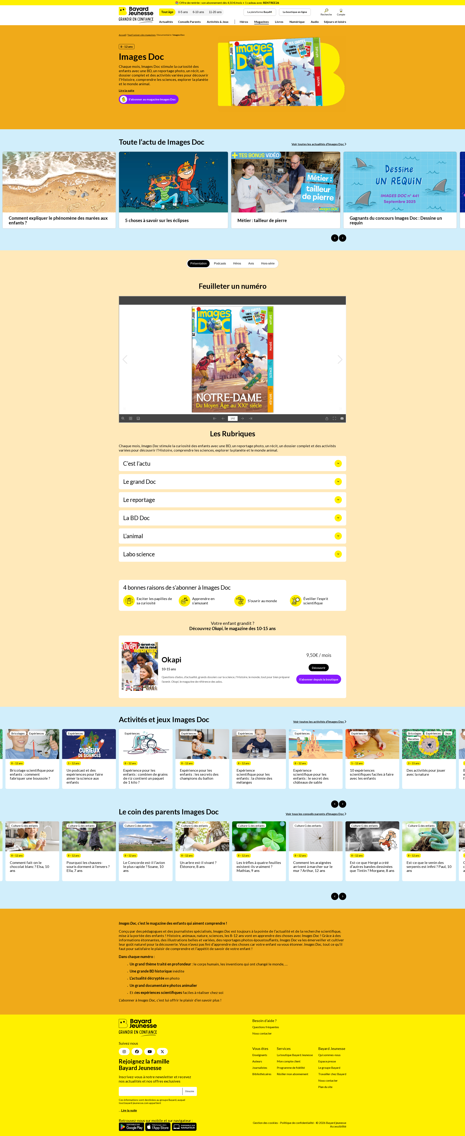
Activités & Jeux (218, 21)
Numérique (297, 21)
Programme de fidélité (291, 1067)
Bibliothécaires (261, 1074)
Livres (279, 21)
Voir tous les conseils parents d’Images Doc (315, 814)
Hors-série (268, 263)
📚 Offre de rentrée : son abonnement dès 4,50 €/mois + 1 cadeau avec (227, 2)
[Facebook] (137, 1051)
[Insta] (124, 1051)
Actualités (166, 21)
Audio (315, 21)
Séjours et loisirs (335, 21)
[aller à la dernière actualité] (334, 238)
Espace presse (327, 1061)
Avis (251, 263)
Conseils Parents (189, 21)
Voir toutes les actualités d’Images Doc (318, 144)
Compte (341, 14)
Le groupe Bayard (329, 1067)
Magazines (261, 21)
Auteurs (257, 1061)
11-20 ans (215, 12)
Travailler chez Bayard (332, 1074)
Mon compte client (288, 1061)
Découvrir (319, 667)
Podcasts (220, 263)
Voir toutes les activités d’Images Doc (318, 721)
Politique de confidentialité (297, 1122)
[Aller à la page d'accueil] (136, 22)
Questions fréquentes (265, 1027)
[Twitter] (162, 1051)
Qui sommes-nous (329, 1055)
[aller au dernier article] (334, 804)
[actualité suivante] (342, 238)
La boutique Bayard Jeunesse (295, 1055)
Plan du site (325, 1087)
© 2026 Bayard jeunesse (331, 1122)
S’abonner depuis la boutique (318, 679)
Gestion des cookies (265, 1122)
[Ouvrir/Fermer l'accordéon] (338, 463)
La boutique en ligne (295, 11)
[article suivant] (342, 804)
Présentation (198, 263)
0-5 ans (183, 12)
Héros (244, 21)
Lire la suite (126, 90)
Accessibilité (338, 1126)
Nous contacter (262, 1033)
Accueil (122, 35)
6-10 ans (198, 12)
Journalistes (259, 1067)
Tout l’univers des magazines (142, 35)
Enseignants (259, 1055)
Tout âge (167, 12)
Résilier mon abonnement (292, 1074)
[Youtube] (149, 1051)
